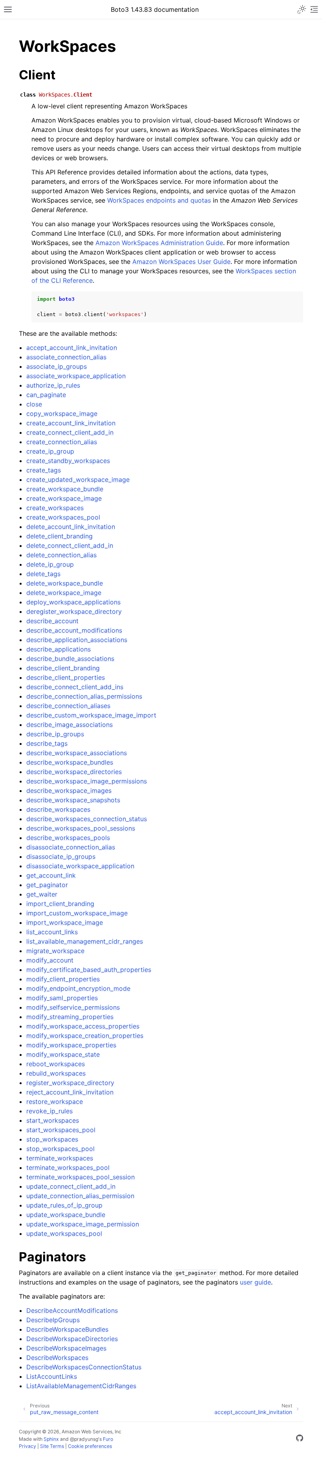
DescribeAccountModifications (72, 1310)
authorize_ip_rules (53, 385)
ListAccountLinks (51, 1376)
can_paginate (46, 395)
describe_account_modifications (74, 630)
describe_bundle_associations (70, 658)
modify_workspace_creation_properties (84, 1035)
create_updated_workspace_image (78, 479)
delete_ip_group (50, 564)
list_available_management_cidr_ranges (84, 941)
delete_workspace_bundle (64, 583)
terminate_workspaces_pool (68, 1167)
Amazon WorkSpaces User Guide (181, 261)
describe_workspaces (58, 809)
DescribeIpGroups (53, 1320)
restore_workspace (54, 1101)
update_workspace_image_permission (82, 1224)
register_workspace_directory (70, 1083)
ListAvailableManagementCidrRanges (81, 1386)
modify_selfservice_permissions (73, 1007)
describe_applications (58, 649)
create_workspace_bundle (64, 489)
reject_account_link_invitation (69, 1092)
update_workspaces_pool (64, 1233)
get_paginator (47, 885)
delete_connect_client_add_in (69, 545)
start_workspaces (52, 1120)
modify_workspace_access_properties (82, 1026)
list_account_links (52, 932)
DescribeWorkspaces (57, 1357)
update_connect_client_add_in (70, 1186)
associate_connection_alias (66, 357)
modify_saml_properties (62, 998)
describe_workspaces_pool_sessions (80, 828)
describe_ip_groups (55, 734)
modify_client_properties (63, 979)
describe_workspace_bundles (69, 762)
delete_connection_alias (61, 555)
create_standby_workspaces (68, 461)
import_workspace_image (64, 922)
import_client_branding (60, 904)
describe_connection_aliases (68, 706)
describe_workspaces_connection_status (86, 819)
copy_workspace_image (61, 413)
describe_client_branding (63, 668)
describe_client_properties (65, 677)
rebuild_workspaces (56, 1073)
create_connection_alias (61, 442)
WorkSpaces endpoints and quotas (159, 200)
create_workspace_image (64, 498)
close (34, 404)
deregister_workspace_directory (74, 611)
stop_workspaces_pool (60, 1149)
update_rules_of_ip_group (64, 1205)
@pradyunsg (84, 1439)
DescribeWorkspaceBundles (67, 1329)
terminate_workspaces (59, 1158)
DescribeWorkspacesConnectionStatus (83, 1367)
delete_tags (43, 574)
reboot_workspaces (55, 1064)
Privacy (27, 1446)
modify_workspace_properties (71, 1045)
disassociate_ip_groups (60, 856)
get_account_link (51, 875)
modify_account (49, 960)
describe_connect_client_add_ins (74, 687)
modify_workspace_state (63, 1054)
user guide (255, 1282)
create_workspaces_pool (63, 517)
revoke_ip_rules (49, 1111)
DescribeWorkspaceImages (66, 1348)
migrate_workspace (55, 951)
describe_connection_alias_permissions (84, 696)
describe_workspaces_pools (68, 838)
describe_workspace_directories (74, 772)
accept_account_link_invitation (71, 347)
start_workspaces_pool (60, 1130)
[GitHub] (299, 1439)
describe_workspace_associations (76, 753)
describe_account (52, 621)
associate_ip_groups (56, 366)
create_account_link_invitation (70, 423)
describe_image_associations (69, 724)
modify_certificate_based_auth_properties (88, 969)
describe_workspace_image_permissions (86, 781)
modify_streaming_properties (69, 1017)
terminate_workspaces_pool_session (80, 1177)
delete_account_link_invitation (70, 527)
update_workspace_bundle (65, 1215)
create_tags (43, 470)
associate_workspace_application (76, 376)
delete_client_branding (59, 536)
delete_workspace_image (63, 593)
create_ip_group (50, 451)
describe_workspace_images (69, 790)
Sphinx (51, 1439)
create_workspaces (55, 508)
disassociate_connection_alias (70, 847)
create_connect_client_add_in (69, 432)
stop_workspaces (52, 1139)
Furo (108, 1439)
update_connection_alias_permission (80, 1196)
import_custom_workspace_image (77, 913)
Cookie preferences (90, 1446)
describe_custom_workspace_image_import (91, 715)
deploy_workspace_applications (73, 602)
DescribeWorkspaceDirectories (72, 1339)
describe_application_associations (76, 640)
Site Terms (52, 1446)
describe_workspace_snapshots (73, 800)
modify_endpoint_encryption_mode (78, 988)
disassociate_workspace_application (80, 866)
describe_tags (47, 743)
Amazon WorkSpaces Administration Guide (159, 243)
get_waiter (41, 894)
